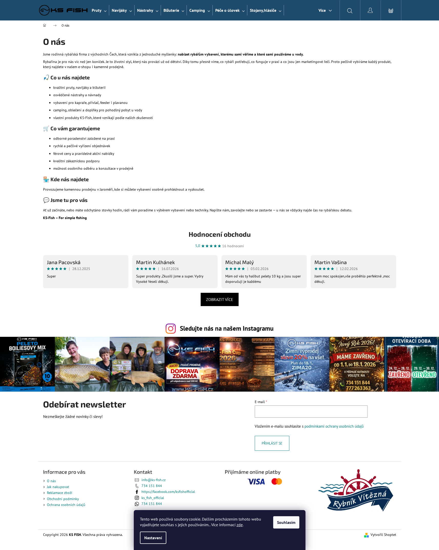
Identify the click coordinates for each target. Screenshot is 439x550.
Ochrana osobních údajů (66, 504)
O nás (51, 481)
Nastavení (153, 537)
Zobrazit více (219, 299)
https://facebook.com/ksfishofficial (168, 491)
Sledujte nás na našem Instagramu (226, 328)
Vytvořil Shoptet (383, 534)
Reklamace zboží (59, 492)
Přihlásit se (272, 443)
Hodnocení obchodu (220, 234)
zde (240, 524)
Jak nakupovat (58, 486)
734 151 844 (151, 485)
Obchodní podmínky (63, 499)
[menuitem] (99, 10)
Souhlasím (286, 522)
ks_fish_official (152, 497)
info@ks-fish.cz (153, 480)
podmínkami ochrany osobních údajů (334, 426)
